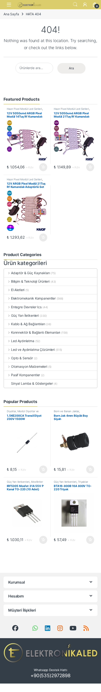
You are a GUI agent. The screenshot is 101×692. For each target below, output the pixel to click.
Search (75, 4)
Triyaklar (83, 481)
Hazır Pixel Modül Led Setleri (24, 109)
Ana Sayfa (11, 14)
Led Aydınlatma (22, 341)
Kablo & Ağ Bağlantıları (28, 324)
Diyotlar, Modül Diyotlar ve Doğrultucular (23, 413)
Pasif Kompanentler (25, 375)
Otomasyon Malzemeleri (29, 366)
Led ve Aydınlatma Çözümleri (33, 350)
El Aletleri (17, 290)
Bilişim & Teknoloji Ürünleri (30, 281)
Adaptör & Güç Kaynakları (30, 273)
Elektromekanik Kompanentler (33, 298)
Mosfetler (37, 481)
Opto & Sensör (22, 358)
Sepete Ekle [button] (41, 167)
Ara (71, 68)
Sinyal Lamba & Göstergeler (32, 383)
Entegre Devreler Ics (26, 307)
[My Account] (85, 4)
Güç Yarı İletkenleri (25, 315)
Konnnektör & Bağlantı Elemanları (35, 332)
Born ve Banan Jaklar (66, 411)
